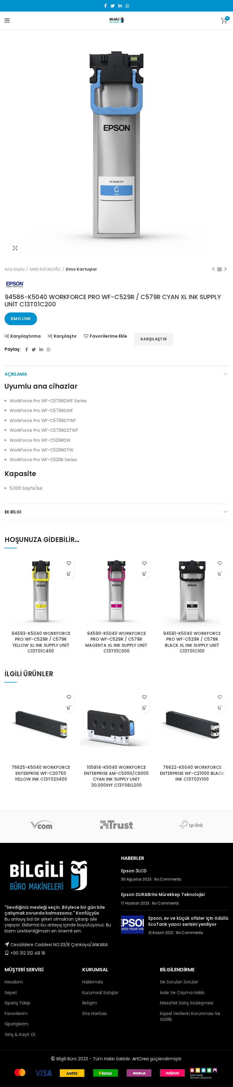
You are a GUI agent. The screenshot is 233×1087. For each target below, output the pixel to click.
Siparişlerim (17, 1024)
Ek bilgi (13, 512)
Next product (225, 269)
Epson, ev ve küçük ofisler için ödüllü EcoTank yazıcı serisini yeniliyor (188, 921)
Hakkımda (92, 982)
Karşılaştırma (25, 336)
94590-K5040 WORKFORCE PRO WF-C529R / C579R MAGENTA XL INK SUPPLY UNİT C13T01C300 (116, 642)
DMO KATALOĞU (45, 269)
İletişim (89, 1003)
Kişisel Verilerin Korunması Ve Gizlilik (190, 1016)
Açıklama (16, 374)
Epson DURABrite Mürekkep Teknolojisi (162, 894)
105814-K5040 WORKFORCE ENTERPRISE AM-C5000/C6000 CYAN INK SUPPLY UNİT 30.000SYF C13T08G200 (116, 776)
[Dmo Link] (68, 573)
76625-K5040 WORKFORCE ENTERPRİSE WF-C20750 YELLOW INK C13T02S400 (41, 773)
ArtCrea (140, 1059)
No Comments (167, 879)
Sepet (11, 993)
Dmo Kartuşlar (81, 269)
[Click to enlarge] (15, 248)
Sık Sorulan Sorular (179, 982)
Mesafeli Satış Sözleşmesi (186, 1003)
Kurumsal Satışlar (100, 993)
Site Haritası (94, 1013)
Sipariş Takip (17, 1003)
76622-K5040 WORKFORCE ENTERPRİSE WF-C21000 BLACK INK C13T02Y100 (192, 773)
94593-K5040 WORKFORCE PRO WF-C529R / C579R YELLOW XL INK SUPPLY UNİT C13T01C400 (41, 642)
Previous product (213, 269)
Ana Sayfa (15, 269)
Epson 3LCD (134, 871)
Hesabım (14, 982)
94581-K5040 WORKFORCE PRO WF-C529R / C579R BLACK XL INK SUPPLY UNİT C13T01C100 (192, 642)
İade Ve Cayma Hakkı (182, 993)
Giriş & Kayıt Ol (20, 1034)
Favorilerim (16, 1013)
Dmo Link (21, 319)
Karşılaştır (65, 336)
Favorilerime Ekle (108, 336)
